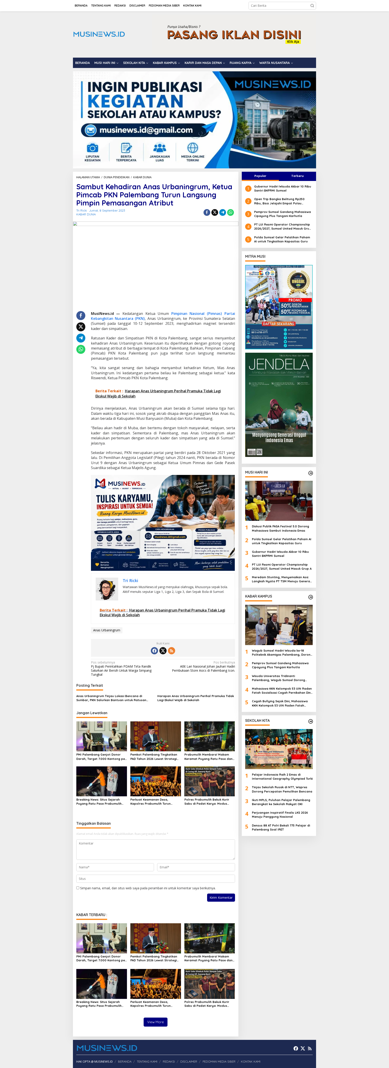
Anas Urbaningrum (106, 630)
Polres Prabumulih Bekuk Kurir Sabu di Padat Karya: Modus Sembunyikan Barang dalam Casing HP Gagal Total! (206, 802)
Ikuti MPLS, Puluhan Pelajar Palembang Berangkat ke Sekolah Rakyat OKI (281, 802)
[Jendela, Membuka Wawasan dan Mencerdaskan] (279, 404)
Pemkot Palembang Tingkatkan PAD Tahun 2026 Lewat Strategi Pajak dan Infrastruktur (153, 757)
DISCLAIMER (188, 1061)
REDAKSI (169, 1061)
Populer (260, 176)
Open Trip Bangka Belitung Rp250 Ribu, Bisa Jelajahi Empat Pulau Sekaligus (279, 201)
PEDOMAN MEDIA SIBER (219, 1061)
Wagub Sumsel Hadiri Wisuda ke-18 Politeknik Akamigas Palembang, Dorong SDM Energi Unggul (282, 653)
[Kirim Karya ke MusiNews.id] (163, 522)
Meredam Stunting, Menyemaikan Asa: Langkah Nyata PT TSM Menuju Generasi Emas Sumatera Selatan (282, 579)
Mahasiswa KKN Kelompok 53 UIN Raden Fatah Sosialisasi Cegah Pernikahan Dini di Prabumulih (282, 691)
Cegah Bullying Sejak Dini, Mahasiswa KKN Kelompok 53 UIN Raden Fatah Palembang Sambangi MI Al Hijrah (280, 703)
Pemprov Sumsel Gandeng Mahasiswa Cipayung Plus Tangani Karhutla (282, 214)
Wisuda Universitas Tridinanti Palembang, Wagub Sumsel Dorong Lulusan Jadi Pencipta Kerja (278, 678)
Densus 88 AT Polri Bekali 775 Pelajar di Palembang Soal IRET (281, 827)
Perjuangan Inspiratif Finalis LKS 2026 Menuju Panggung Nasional (280, 814)
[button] (312, 5)
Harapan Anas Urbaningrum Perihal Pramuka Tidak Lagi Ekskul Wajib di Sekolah (195, 698)
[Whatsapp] (230, 212)
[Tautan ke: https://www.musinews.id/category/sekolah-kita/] (310, 721)
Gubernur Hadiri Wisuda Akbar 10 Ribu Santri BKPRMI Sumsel (282, 188)
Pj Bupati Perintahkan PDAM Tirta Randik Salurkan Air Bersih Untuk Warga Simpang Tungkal (121, 668)
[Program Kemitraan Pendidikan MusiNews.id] (194, 119)
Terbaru (297, 176)
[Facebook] (154, 650)
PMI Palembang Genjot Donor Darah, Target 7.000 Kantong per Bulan (101, 757)
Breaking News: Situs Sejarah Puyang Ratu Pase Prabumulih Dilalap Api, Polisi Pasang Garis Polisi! (99, 802)
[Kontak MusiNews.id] (234, 34)
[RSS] (171, 650)
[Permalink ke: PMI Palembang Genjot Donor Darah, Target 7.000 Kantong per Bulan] (101, 736)
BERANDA (124, 1061)
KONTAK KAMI (250, 1061)
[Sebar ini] (207, 212)
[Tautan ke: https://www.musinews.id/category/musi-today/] (310, 473)
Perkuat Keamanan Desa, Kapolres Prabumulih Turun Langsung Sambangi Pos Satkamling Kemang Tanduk (151, 802)
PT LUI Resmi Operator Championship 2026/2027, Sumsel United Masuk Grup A (282, 226)
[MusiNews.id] (99, 34)
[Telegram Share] (222, 212)
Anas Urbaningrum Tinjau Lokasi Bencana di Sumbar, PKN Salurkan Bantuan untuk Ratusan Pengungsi (111, 698)
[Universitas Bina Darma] (279, 307)
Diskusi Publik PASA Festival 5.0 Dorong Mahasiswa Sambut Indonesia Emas (280, 528)
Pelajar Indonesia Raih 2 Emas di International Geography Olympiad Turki (282, 776)
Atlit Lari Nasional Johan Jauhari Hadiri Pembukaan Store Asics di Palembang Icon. (203, 666)
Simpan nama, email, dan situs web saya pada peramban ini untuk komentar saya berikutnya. (148, 888)
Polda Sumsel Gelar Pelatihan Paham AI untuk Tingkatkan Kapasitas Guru (282, 239)
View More (155, 1022)
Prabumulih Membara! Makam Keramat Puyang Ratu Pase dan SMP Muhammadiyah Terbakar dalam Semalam (208, 757)
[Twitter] (163, 650)
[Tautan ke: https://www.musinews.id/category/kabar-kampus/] (310, 597)
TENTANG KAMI (147, 1061)
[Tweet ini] (214, 212)
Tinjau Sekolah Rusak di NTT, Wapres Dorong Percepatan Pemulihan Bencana (282, 789)
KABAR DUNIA (86, 214)
